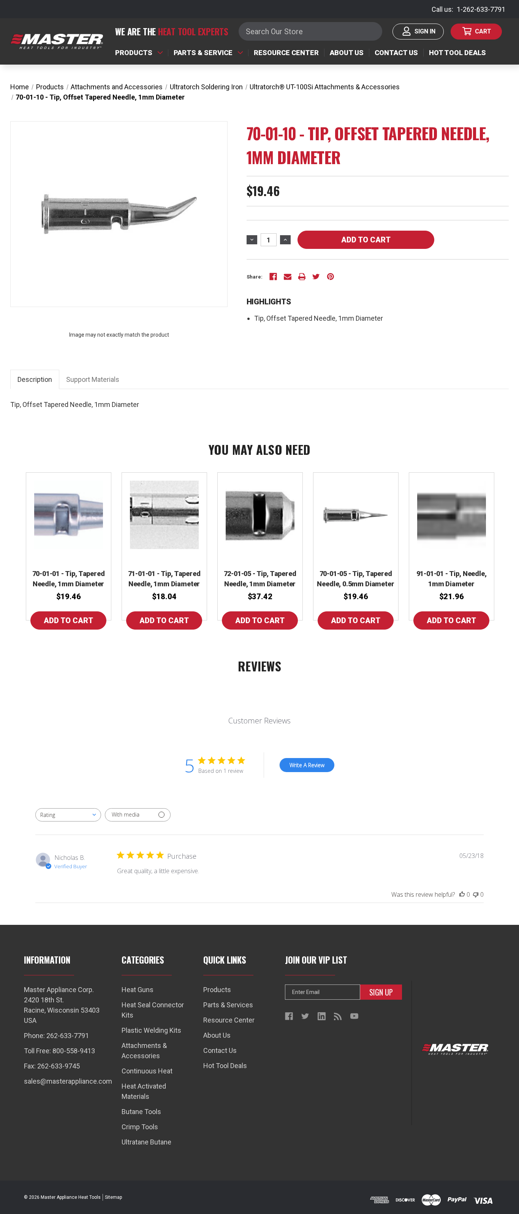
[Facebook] (273, 276)
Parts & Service (203, 53)
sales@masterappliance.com (68, 1081)
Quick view (68, 515)
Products (133, 53)
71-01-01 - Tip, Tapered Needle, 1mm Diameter (164, 579)
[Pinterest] (330, 276)
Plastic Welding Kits (151, 1030)
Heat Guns (137, 990)
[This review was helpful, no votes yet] (462, 894)
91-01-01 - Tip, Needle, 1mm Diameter (451, 579)
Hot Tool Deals (457, 53)
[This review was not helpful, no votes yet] (475, 894)
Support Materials (92, 379)
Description (34, 379)
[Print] (302, 276)
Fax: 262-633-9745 (52, 1066)
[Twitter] (316, 276)
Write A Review (307, 765)
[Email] (287, 276)
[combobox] (68, 814)
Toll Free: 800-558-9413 (59, 1051)
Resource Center (286, 53)
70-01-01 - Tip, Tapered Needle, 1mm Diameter (68, 579)
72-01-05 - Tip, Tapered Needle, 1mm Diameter (260, 579)
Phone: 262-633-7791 (56, 1036)
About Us (347, 53)
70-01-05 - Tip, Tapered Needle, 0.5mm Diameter (355, 579)
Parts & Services (228, 1005)
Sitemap (113, 1197)
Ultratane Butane (146, 1142)
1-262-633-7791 (481, 9)
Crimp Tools (140, 1127)
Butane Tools (141, 1112)
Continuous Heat (147, 1071)
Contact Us (396, 53)
